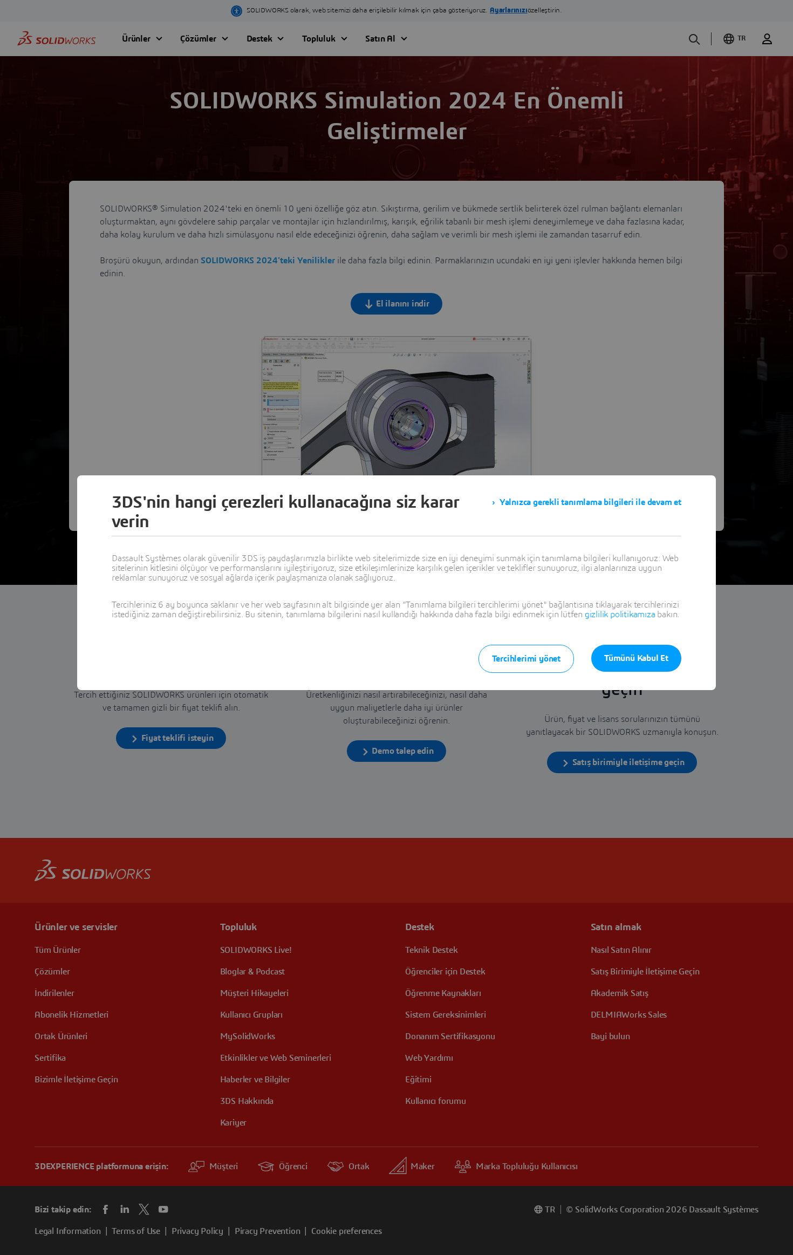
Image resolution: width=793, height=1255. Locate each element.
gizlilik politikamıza (620, 614)
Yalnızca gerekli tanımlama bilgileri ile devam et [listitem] (590, 502)
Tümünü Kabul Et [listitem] (636, 658)
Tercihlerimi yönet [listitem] (526, 658)
